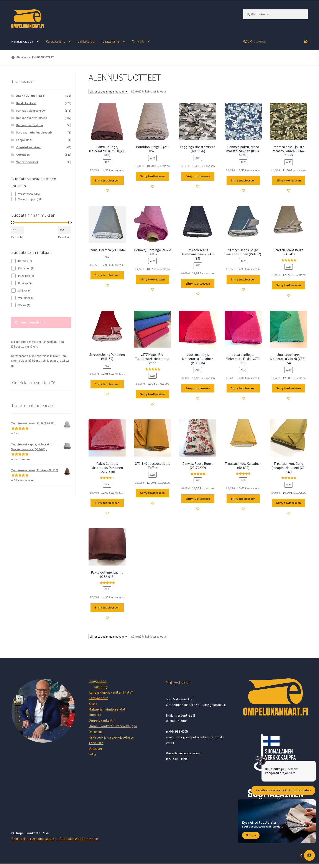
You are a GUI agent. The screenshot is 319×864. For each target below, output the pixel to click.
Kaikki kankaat (26, 103)
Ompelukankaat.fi (102, 720)
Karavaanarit (55, 41)
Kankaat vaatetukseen (31, 118)
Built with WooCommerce (78, 838)
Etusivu (21, 57)
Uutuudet (95, 748)
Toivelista (96, 743)
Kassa (93, 703)
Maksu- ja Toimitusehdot (107, 709)
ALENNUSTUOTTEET (30, 96)
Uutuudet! (23, 155)
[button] (107, 190)
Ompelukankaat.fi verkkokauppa (113, 726)
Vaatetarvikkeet (27, 162)
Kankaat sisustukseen (31, 110)
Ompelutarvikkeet (28, 147)
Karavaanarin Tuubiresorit (34, 132)
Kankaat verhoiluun (29, 125)
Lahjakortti (86, 41)
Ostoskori (96, 731)
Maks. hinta (64, 237)
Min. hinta (17, 237)
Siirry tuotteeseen (107, 180)
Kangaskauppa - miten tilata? (111, 692)
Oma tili (138, 41)
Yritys (93, 754)
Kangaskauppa (22, 41)
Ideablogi (101, 686)
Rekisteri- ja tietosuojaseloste (111, 737)
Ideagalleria (110, 41)
